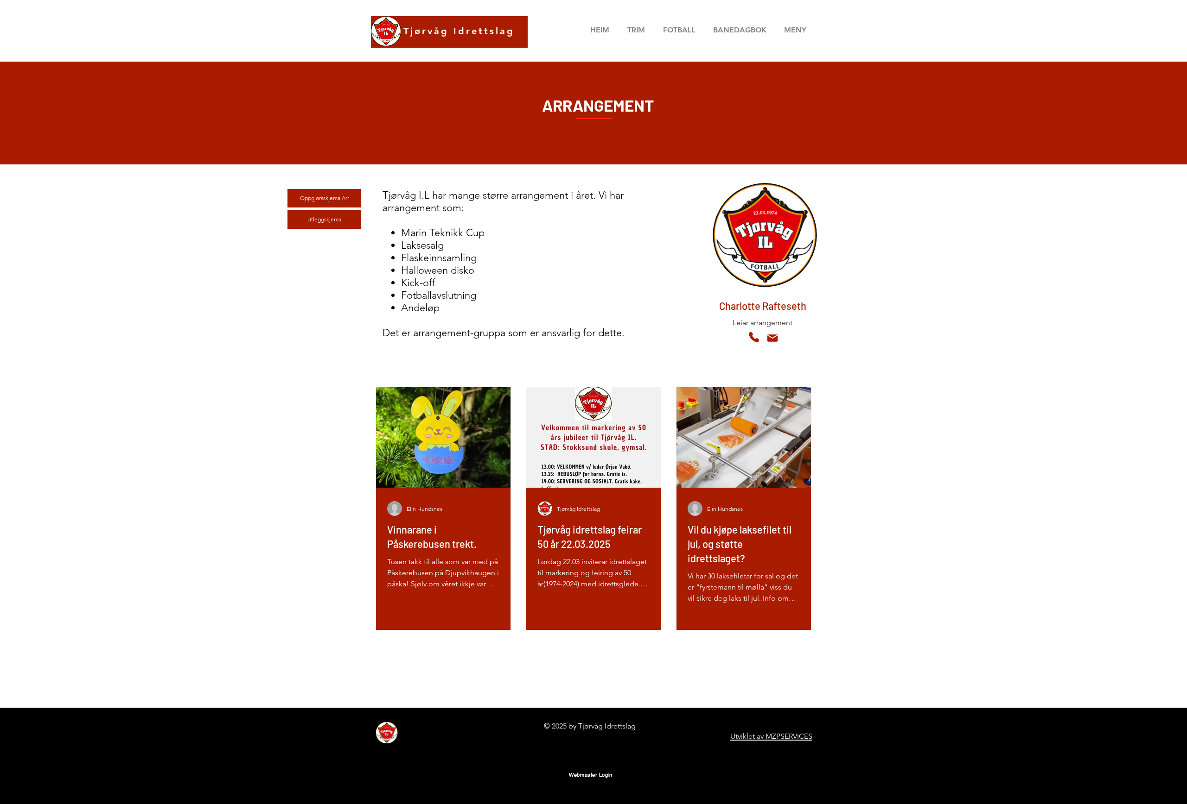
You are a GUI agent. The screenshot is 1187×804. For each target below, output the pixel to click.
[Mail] (772, 338)
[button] (739, 30)
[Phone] (754, 337)
